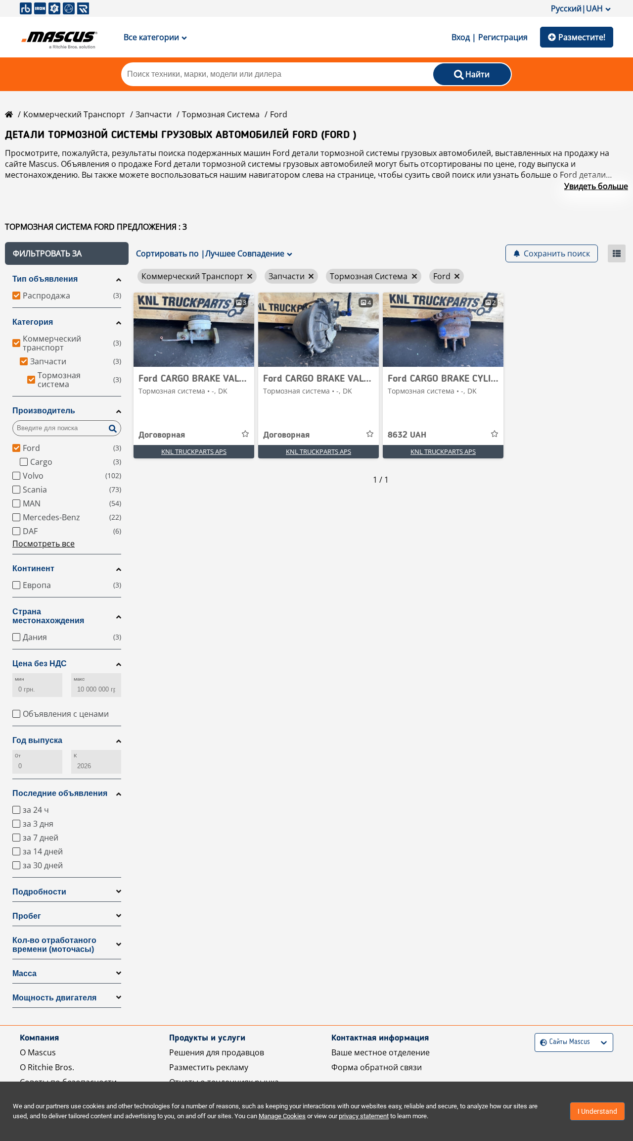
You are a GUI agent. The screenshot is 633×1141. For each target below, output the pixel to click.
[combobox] (541, 1042)
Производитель (43, 410)
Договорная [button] (161, 435)
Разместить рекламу (208, 1067)
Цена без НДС (39, 663)
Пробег (26, 916)
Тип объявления (45, 279)
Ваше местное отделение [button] (380, 1052)
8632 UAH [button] (407, 435)
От (18, 755)
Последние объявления (59, 793)
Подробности (39, 892)
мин (19, 679)
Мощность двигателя (54, 997)
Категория (32, 322)
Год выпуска (37, 740)
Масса (24, 973)
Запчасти (154, 114)
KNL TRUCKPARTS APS (193, 451)
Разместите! (581, 37)
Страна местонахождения (48, 616)
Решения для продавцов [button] (216, 1052)
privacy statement (364, 1116)
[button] (67, 253)
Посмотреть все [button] (43, 543)
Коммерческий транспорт (74, 114)
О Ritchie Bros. (47, 1067)
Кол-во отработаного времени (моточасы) (54, 944)
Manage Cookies (282, 1116)
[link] (194, 330)
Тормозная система (221, 114)
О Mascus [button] (38, 1052)
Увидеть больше (596, 186)
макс (79, 679)
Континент (33, 568)
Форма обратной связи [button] (376, 1067)
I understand (597, 1111)
